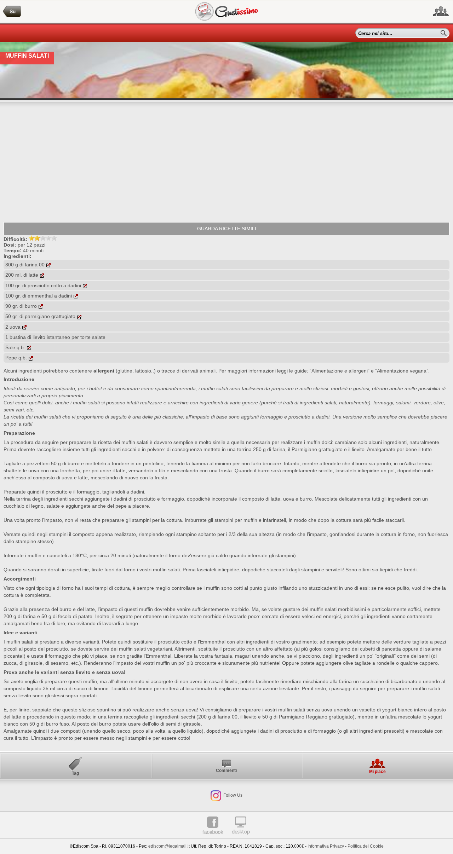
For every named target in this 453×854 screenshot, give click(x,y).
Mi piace (377, 771)
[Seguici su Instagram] (216, 795)
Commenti (226, 770)
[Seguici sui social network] (441, 11)
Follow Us (232, 795)
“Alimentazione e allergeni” (339, 371)
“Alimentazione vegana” (401, 371)
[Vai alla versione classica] (240, 837)
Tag (75, 773)
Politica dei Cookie (366, 846)
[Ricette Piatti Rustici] (12, 11)
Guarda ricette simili (226, 228)
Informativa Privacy (326, 846)
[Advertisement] (226, 162)
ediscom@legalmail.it (169, 846)
